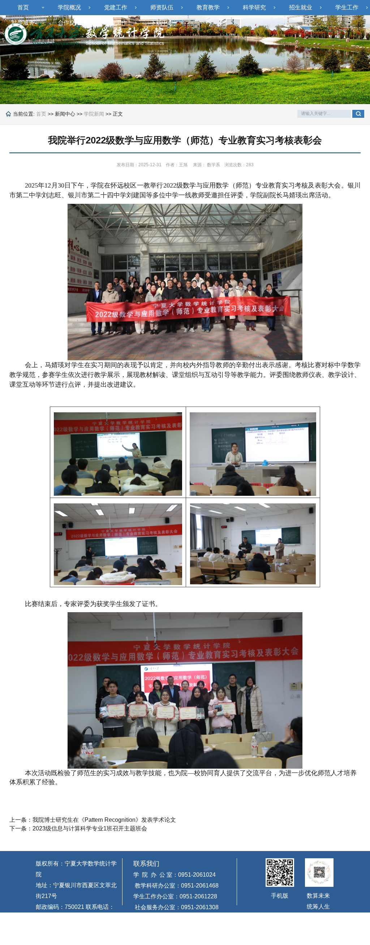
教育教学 (208, 7)
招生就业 (300, 7)
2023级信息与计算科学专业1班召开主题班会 (90, 828)
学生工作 (346, 7)
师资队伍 (161, 7)
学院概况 (69, 7)
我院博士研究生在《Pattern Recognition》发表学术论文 (104, 820)
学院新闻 (94, 114)
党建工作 (115, 7)
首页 (23, 7)
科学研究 (254, 7)
